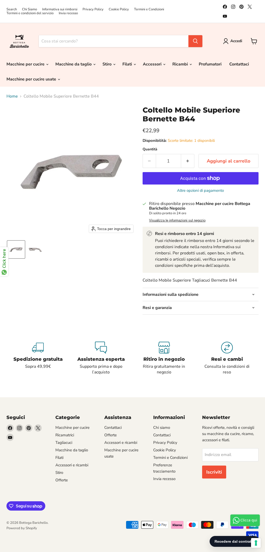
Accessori (153, 64)
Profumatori (210, 64)
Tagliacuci (63, 442)
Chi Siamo (29, 9)
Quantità (150, 149)
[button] (233, 41)
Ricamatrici (64, 435)
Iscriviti (214, 472)
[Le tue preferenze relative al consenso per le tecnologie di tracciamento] (256, 543)
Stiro (107, 64)
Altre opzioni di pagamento (200, 190)
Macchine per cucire (26, 64)
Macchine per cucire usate (31, 79)
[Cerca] (195, 41)
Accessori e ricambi (71, 465)
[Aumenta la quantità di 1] (187, 161)
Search (11, 9)
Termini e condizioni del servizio (30, 13)
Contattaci (239, 64)
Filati (127, 64)
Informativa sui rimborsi (59, 9)
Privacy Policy (93, 9)
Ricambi (180, 64)
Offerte (61, 480)
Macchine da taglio (74, 64)
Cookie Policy (119, 9)
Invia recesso (68, 13)
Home (12, 96)
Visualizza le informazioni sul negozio (177, 220)
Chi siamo (161, 427)
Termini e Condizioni (149, 9)
